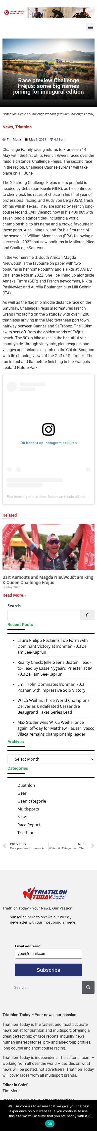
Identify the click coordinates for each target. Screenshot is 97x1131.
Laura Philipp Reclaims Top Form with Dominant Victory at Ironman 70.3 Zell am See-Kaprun (53, 646)
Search (14, 606)
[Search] (88, 615)
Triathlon (23, 126)
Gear (22, 793)
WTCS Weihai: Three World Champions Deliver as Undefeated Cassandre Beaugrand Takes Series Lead (53, 706)
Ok (50, 1124)
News (7, 126)
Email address (27, 946)
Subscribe (48, 970)
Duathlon (26, 785)
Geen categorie (31, 801)
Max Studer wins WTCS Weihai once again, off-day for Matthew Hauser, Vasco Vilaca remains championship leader (56, 728)
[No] (89, 1115)
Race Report (28, 825)
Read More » (14, 595)
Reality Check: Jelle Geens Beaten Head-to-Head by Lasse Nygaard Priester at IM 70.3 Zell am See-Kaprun (55, 668)
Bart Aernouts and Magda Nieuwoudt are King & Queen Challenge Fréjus (47, 580)
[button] (90, 27)
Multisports (28, 809)
